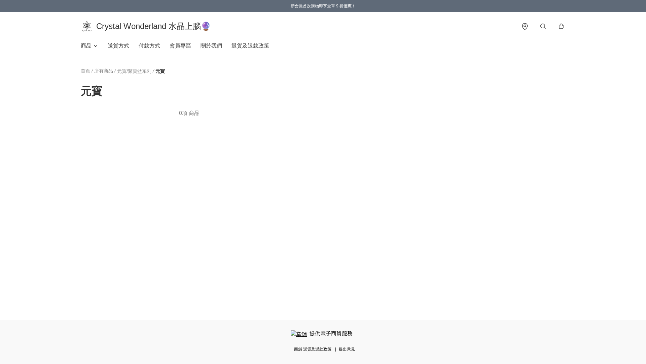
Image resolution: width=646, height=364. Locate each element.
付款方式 (149, 46)
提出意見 (347, 349)
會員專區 (180, 46)
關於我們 (211, 46)
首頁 (85, 70)
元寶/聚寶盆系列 (134, 71)
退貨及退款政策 (250, 46)
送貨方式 (118, 46)
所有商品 (103, 70)
